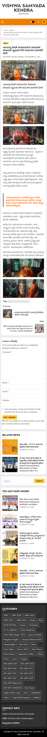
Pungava (24, 659)
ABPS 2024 (29, 615)
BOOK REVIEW (10, 625)
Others (6, 43)
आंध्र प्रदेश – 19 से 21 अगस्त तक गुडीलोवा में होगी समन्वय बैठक (10, 447)
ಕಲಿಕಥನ (37, 697)
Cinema (22, 625)
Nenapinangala (9, 644)
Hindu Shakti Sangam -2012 (14, 634)
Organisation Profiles (26, 654)
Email (5, 391)
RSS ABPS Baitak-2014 (13, 683)
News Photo (36, 649)
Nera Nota (23, 644)
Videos (6, 697)
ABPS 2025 (8, 620)
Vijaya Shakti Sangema (21, 697)
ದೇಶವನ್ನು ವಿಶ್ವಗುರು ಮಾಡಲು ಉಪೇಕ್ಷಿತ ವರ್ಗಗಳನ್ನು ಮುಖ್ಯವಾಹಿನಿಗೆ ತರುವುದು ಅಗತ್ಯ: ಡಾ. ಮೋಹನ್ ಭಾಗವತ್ (10, 538)
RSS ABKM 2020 (10, 663)
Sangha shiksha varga (12, 692)
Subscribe (44, 22)
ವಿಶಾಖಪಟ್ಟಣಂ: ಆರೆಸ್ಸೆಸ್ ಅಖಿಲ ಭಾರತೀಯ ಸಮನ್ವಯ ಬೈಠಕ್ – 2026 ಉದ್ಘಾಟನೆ (10, 520)
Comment (7, 352)
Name (5, 382)
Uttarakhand (35, 692)
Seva (25, 692)
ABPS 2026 (21, 620)
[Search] (38, 22)
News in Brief (22, 649)
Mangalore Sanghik (11, 639)
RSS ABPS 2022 (26, 678)
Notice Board (9, 654)
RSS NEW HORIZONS (13, 688)
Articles (32, 620)
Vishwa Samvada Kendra (23, 7)
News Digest (9, 649)
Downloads (33, 625)
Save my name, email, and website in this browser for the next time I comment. (22, 410)
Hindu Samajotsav (27, 630)
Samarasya (24, 301)
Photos (6, 659)
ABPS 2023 (16, 615)
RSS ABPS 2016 (10, 668)
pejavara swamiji (14, 301)
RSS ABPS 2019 (26, 673)
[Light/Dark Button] (32, 22)
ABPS (6, 615)
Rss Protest (29, 688)
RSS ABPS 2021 (10, 678)
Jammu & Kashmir (35, 634)
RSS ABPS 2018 (10, 673)
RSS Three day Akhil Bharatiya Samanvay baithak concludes (10, 503)
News (33, 644)
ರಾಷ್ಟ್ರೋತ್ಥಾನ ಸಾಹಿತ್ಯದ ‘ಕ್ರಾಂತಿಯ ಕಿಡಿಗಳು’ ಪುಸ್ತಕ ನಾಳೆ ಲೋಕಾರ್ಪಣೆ (10, 555)
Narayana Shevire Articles (32, 639)
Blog (40, 620)
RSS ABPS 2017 (26, 668)
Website (5, 400)
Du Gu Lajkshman (10, 630)
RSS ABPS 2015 (27, 663)
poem (15, 659)
